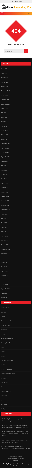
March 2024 (4, 183)
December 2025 (5, 91)
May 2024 (4, 174)
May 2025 (4, 121)
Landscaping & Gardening (8, 373)
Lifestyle (3, 378)
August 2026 (4, 69)
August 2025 (4, 108)
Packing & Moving (6, 391)
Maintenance (4, 386)
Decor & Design (5, 325)
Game (2, 347)
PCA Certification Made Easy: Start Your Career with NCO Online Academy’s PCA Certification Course (15, 433)
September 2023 (5, 209)
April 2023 (4, 231)
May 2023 (4, 227)
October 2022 (5, 258)
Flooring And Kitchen (7, 343)
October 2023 (5, 205)
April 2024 (4, 179)
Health (3, 364)
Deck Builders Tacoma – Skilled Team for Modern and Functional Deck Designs (15, 441)
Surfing (3, 408)
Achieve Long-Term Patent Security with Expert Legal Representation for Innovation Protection (15, 426)
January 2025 (4, 139)
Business (3, 312)
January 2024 (4, 192)
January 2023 (4, 245)
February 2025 (5, 135)
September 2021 (5, 288)
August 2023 (4, 214)
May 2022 (4, 262)
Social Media (4, 400)
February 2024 (5, 187)
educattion (4, 329)
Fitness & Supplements (7, 338)
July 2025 (3, 113)
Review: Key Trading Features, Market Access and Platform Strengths (15, 420)
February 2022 (5, 275)
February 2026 (5, 82)
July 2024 (3, 165)
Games (3, 351)
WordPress (16, 466)
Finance (3, 334)
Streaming (4, 404)
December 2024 (5, 143)
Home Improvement (6, 369)
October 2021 (5, 284)
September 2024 (5, 157)
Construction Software (7, 321)
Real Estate (4, 395)
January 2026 (4, 86)
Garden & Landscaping (7, 360)
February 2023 (5, 240)
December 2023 (5, 196)
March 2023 (4, 236)
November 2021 (5, 280)
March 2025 (4, 130)
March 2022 (4, 271)
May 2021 (4, 297)
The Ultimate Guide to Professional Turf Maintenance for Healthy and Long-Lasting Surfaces (16, 447)
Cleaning (3, 316)
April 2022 (4, 266)
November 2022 (5, 253)
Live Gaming (4, 382)
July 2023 (3, 218)
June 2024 (4, 170)
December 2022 (5, 249)
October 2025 (5, 99)
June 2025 (4, 117)
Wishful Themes (17, 464)
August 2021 (4, 293)
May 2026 (4, 73)
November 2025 (5, 95)
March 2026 (4, 77)
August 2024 (4, 161)
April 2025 (4, 126)
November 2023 (5, 201)
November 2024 (5, 148)
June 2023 (4, 223)
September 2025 (5, 104)
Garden (3, 356)
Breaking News (5, 307)
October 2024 (5, 152)
